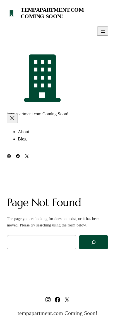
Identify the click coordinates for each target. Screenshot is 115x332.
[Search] (93, 242)
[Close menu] (12, 118)
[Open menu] (102, 31)
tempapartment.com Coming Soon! (52, 13)
